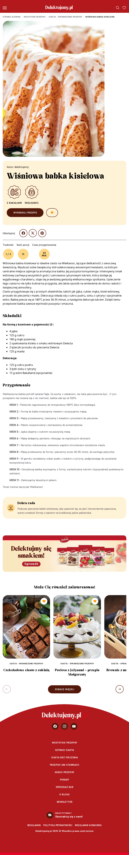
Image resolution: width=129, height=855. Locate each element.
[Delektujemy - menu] (5, 7)
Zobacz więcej (64, 689)
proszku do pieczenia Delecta (40, 347)
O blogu (64, 794)
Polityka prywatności (57, 825)
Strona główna (12, 16)
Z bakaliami (14, 202)
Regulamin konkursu (88, 825)
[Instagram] (64, 726)
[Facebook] (55, 726)
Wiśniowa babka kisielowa (100, 16)
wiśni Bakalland (25, 373)
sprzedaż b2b (64, 787)
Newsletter (64, 801)
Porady (64, 779)
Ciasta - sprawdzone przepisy (65, 16)
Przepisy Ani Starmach (64, 764)
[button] (120, 689)
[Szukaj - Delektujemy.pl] (118, 8)
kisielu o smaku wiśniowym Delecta (50, 343)
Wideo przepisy (64, 772)
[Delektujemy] (61, 7)
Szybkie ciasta (64, 750)
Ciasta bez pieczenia (64, 757)
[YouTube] (74, 726)
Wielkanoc (32, 202)
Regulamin (34, 825)
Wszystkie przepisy (35, 16)
